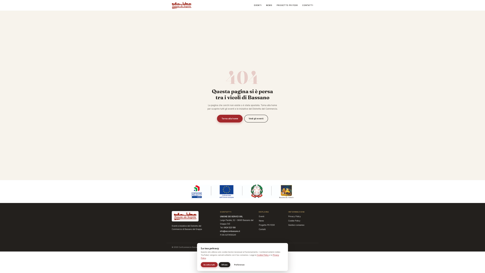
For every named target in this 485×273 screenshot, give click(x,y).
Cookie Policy (294, 221)
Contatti (307, 5)
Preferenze (239, 265)
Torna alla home (230, 118)
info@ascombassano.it (230, 231)
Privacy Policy (294, 216)
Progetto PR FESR (287, 5)
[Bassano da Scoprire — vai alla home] (181, 5)
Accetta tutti (209, 265)
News (269, 5)
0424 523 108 (230, 227)
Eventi (258, 5)
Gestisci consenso (296, 225)
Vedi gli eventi (256, 118)
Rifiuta (225, 265)
